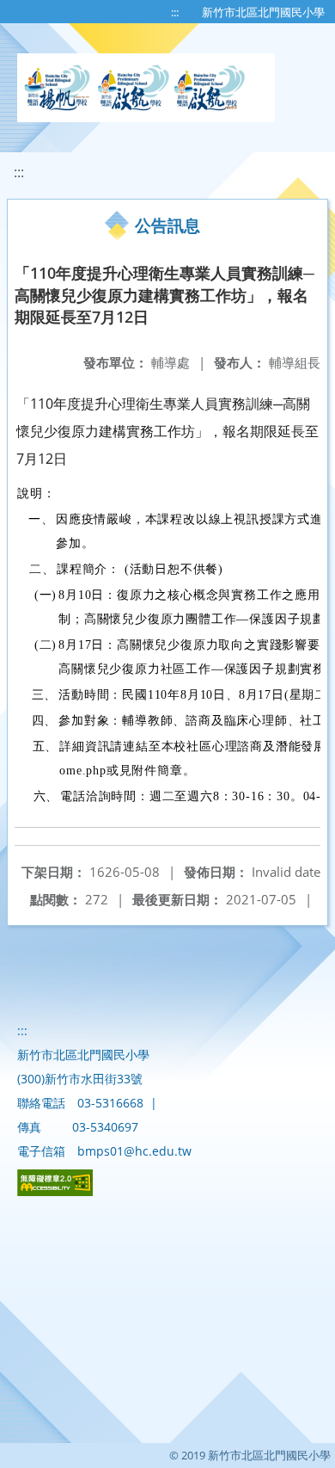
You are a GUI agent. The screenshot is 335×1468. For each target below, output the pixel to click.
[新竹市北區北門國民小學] (146, 87)
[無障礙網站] (55, 1191)
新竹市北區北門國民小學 (263, 12)
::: (175, 12)
